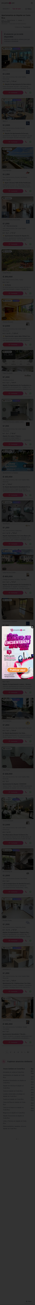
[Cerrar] (32, 626)
